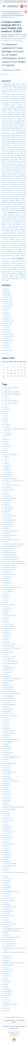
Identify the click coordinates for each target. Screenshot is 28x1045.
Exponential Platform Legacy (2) (13, 561)
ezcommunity (18, 271)
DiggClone (20, 119)
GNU (5, 155)
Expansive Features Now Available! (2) (15, 544)
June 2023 (7, 347)
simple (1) (6, 1000)
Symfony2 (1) (7, 857)
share (18, 277)
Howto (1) (6, 639)
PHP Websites (15, 198)
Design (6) (7, 502)
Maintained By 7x (12, 175)
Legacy (4, 175)
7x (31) (6, 422)
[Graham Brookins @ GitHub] (18, 1)
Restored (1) (7, 800)
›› (6, 353)
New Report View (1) (10, 698)
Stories (7, 229)
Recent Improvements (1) (11, 781)
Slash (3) (6, 824)
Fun (16, 153)
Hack (20, 159)
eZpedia (4, 269)
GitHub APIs (5, 157)
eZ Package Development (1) (12, 937)
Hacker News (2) (8, 624)
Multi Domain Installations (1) (12, 678)
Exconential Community (13, 128)
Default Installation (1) (10, 498)
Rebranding (22, 208)
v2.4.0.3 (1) (7, 1008)
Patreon (18, 200)
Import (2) (7, 641)
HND (16, 159)
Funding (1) (7, 596)
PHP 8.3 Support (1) (9, 731)
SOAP (24, 215)
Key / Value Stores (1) (10, 657)
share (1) (6, 997)
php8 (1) (6, 987)
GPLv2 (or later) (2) (9, 604)
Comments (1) (8, 470)
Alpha (19, 98)
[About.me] (25, 1)
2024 (24, 89)
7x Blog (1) (7, 424)
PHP (6, 192)
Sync (18, 231)
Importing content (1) (10, 644)
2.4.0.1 (11, 88)
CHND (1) (6, 457)
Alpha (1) (6, 442)
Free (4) (6, 585)
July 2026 (6, 288)
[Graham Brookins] (10, 6)
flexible (8, 273)
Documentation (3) (9, 516)
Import (13, 165)
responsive (12, 277)
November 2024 (8, 321)
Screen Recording (7, 219)
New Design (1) (8, 689)
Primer (9, 204)
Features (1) (7, 578)
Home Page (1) (8, 635)
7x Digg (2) (7, 427)
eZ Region (15, 267)
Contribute (7, 112)
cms (16, 249)
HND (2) (6, 620)
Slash (3, 222)
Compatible (11, 107)
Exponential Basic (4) (10, 553)
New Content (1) (8, 687)
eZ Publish (19, 40)
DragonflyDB (17, 123)
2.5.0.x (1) (6, 405)
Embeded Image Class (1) (11, 531)
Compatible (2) (8, 474)
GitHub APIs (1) (8, 609)
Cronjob (4, 114)
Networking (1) (8, 685)
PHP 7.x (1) (7, 722)
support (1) (7, 1002)
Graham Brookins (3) (10, 615)
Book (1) (6, 452)
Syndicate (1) (7, 861)
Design (13, 116)
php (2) (6, 984)
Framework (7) (8, 583)
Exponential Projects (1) (11, 567)
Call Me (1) (7, 463)
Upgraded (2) (7, 887)
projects (15, 275)
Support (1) (7, 850)
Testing (9, 235)
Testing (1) (7, 868)
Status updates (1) (9, 844)
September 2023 (8, 341)
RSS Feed (14, 207)
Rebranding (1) (8, 779)
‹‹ (7, 350)
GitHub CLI (13, 157)
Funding (20, 153)
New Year (18, 186)
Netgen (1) (7, 683)
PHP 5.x (11, 192)
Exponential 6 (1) (9, 550)
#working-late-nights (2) (11, 387)
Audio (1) (6, 444)
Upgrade (18, 239)
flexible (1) (7, 973)
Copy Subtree (16, 112)
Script (15, 219)
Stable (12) (7, 842)
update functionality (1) (10, 1004)
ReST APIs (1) (8, 774)
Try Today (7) (8, 878)
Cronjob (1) (7, 494)
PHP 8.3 (8, 194)
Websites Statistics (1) (10, 907)
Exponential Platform (9, 139)
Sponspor (10, 227)
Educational (9, 125)
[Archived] (21, 1017)
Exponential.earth (16, 145)
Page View (12, 200)
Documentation (11, 121)
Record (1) (7, 783)
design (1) (6, 920)
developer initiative (11, 251)
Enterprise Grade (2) (10, 535)
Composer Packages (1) (11, 479)
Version (8, 243)
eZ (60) (6, 933)
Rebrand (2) (7, 776)
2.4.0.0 (6, 88)
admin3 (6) (7, 913)
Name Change (19, 178)
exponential (7, 271)
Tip (17, 237)
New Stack (11, 186)
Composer (19, 107)
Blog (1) (6, 450)
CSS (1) (6, 461)
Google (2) (7, 613)
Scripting (20, 219)
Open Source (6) (8, 713)
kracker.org (11, 17)
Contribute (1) (8, 487)
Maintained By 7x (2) (10, 668)
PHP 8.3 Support (16, 194)
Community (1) (8, 472)
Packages (5, 200)
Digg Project (12, 119)
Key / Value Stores (7, 171)
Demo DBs (7, 116)
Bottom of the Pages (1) (11, 455)
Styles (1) (6, 848)
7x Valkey (6, 98)
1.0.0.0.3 (18, 84)
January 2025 (7, 317)
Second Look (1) (8, 818)
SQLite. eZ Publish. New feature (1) (14, 807)
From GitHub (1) (8, 591)
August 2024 (7, 325)
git (17, 273)
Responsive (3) (8, 798)
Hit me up (13, 163)
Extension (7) (7, 572)
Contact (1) (7, 483)
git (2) (5, 978)
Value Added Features (16, 241)
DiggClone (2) (8, 511)
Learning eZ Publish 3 (18, 173)
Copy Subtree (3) (9, 489)
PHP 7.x (16, 192)
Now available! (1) (9, 709)
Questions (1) (8, 768)
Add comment (5, 74)
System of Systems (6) (10, 863)
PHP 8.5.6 (10, 197)
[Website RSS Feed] (22, 1)
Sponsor (18, 224)
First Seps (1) (7, 580)
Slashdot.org (7, 1017)
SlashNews (18, 222)
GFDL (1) (6, 598)
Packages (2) (7, 746)
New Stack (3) (8, 700)
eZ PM (14, 40)
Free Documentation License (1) (13, 587)
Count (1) (6, 492)
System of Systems (10, 233)
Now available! (17, 188)
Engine (10, 127)
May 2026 (6, 290)
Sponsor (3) (7, 835)
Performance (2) (8, 752)
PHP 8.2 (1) (7, 726)
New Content (17, 180)
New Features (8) (9, 696)
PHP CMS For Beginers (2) (11, 739)
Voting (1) (6, 902)
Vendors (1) (7, 894)
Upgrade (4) (7, 885)
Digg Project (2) (8, 509)
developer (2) (7, 922)
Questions (8, 207)
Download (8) (8, 518)
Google (19, 157)
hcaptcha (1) (7, 982)
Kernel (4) (6, 654)
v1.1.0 (21, 278)
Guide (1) (6, 617)
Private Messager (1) (10, 763)
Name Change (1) (9, 681)
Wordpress (10, 247)
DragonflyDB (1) (8, 522)
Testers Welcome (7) (10, 866)
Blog (14, 100)
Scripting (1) (7, 813)
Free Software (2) (9, 589)
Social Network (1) (9, 831)
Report (6, 215)
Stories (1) (7, 846)
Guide (12, 159)
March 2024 (7, 330)
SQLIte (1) (6, 805)
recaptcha (5, 277)
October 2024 (8, 323)
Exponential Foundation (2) (12, 557)
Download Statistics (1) (10, 520)
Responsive (11, 215)
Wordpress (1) (8, 909)
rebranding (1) (8, 991)
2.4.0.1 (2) (6, 398)
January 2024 (7, 332)
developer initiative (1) (10, 924)
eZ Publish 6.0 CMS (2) (10, 944)
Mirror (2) (6, 674)
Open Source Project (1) (11, 715)
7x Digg (13, 94)
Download (20, 121)
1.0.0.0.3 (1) (7, 390)
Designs (18, 116)
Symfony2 (13, 231)
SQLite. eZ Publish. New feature (16, 217)
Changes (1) (7, 468)
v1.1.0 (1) (6, 1006)
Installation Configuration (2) (12, 648)
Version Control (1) (9, 898)
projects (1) (7, 989)
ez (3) (5, 967)
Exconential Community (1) (11, 539)
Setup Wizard (17, 221)
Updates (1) (7, 883)
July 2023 (6, 345)
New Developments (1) (10, 691)
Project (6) (7, 765)
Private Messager (17, 204)
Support (17, 229)
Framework (19, 149)
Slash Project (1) (8, 826)
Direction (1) (7, 513)
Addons (14, 98)
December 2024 (8, 319)
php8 (10, 275)
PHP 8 (21, 192)
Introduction (16, 169)
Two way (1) (7, 881)
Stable (15, 226)
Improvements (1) (9, 646)
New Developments (12, 182)
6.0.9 (23, 91)
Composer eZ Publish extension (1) (14, 481)
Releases (17, 213)
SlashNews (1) (8, 829)
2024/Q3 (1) (7, 409)
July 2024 (6, 327)
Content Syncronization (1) (11, 485)
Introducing (8, 169)
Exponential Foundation (18, 137)
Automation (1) (8, 446)
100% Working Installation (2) (12, 394)
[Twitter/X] (20, 1)
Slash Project (10, 222)
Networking (19, 38)
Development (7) (8, 507)
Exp (22, 128)
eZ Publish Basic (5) (9, 946)
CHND (11, 103)
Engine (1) (7, 533)
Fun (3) (6, 594)
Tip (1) (6, 876)
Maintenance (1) (8, 670)
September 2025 (8, 306)
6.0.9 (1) (6, 420)
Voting (10, 245)
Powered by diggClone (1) (11, 757)
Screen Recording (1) (10, 809)
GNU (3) (6, 600)
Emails (13, 38)
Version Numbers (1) (10, 900)
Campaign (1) (8, 465)
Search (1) (7, 816)
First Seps (11, 149)
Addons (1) (7, 439)
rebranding (22, 275)
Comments (19, 105)
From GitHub (10, 153)
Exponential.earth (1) (10, 570)
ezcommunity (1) (8, 969)
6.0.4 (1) (6, 411)
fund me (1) (7, 976)
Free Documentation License (12, 151)
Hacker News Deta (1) (10, 626)
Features (4, 149)
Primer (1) (7, 761)
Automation (5, 100)
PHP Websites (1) (9, 742)
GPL (8, 155)
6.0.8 (20, 91)
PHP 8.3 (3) (7, 728)
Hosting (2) (7, 637)
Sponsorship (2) (8, 837)
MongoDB (19, 176)
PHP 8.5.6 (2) (7, 735)
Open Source (11, 190)
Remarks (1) (7, 794)
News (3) (6, 707)
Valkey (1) (6, 889)
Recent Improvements (8, 210)
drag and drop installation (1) (12, 931)
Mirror (13, 176)
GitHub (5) (7, 607)
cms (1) (6, 918)
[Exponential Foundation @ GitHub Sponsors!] (11, 1)
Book (17, 100)
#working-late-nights (8, 84)
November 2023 (8, 336)
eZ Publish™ (17, 1032)
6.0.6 (13, 91)
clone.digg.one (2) (9, 915)
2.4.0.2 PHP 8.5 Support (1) (11, 403)
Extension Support (12, 147)
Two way (6, 239)
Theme (14, 235)
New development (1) (10, 705)
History (7, 163)
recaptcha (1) (7, 993)
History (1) (7, 631)
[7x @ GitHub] (13, 1)
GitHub (23, 155)
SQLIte (4, 217)
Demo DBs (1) (8, 500)
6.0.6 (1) (6, 414)
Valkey (7, 241)
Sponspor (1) (7, 839)
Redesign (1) (7, 785)
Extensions (15, 36)
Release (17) (7, 789)
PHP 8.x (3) (7, 737)
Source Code (11, 224)
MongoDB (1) (8, 676)
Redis (5, 213)
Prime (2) (6, 759)
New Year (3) (7, 702)
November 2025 (8, 304)
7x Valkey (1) (7, 435)
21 (18, 373)
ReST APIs (9, 208)
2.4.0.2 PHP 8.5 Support (10, 89)
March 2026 (7, 295)
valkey (6, 280)
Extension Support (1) (10, 574)
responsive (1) (8, 995)
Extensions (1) (8, 576)
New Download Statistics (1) (12, 694)
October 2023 (8, 338)
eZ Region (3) (8, 956)
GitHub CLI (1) (8, 611)
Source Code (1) (8, 833)
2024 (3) (6, 407)
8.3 (11, 98)
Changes (13, 105)
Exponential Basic (16, 135)
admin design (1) (8, 911)
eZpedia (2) (7, 960)
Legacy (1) (7, 665)
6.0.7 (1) (6, 416)
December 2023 (8, 334)
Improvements (7, 167)
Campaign (6, 105)
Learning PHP (18, 171)
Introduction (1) (8, 652)
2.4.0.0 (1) (6, 396)
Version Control (15, 243)
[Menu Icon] (26, 6)
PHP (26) (6, 718)
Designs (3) (7, 505)
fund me (13, 273)
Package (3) (7, 744)
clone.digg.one (9, 249)
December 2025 (8, 301)
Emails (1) (6, 529)
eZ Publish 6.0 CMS (15, 261)
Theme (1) (7, 870)
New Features (15, 184)
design (20, 249)
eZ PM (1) (6, 935)
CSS (20, 103)
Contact (10, 110)
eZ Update (22, 267)
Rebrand (15, 208)
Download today (11, 69)
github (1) (6, 980)
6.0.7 (16, 91)
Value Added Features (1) (11, 891)
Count (22, 112)
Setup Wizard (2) (8, 820)
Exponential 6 (6, 135)
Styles (12, 229)
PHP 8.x (16, 197)
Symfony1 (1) (7, 855)
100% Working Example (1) (11, 392)
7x (21, 13)
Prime (4, 204)
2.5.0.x (20, 89)
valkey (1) (6, 1010)
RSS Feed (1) (7, 770)
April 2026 (7, 293)
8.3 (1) (5, 437)
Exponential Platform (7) (11, 559)
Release (11, 212)
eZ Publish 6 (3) (8, 941)
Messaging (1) (8, 672)
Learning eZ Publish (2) (10, 661)
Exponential (21, 133)
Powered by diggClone (19, 202)
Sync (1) (6, 859)
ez (12, 271)
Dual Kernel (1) (8, 524)
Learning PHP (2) (9, 659)
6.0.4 (9, 91)
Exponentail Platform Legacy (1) (13, 546)
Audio (23, 98)
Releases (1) (7, 792)
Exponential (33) (8, 548)
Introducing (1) (8, 650)
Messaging (8, 38)
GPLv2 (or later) (15, 155)
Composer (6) (8, 476)
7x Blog (7, 94)
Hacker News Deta (13, 161)
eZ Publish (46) (8, 939)
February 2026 (8, 297)
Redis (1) (6, 787)
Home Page (20, 163)
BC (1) (5, 448)
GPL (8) (6, 602)
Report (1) (7, 796)
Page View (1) (8, 748)
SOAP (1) (6, 802)
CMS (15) (6, 459)
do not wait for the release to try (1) (14, 928)
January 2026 (7, 299)
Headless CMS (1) (9, 628)
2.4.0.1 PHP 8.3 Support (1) (11, 400)
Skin (23, 221)
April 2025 (7, 314)
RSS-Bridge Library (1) (10, 772)
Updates (12, 239)
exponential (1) (8, 965)
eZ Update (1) (8, 958)
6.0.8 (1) (6, 418)
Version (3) (7, 896)
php (7, 275)
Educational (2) (8, 526)
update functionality (13, 278)
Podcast (9, 202)
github (21, 273)
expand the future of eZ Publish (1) (14, 963)
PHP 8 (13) (7, 724)
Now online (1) (8, 711)
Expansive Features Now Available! (14, 129)
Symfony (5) (7, 853)
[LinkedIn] (6, 1)
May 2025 (6, 312)
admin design (18, 247)
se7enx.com (14, 1036)
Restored (19, 215)
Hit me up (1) (7, 633)
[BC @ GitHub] (15, 1)
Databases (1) (8, 496)
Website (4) (7, 904)
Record (18, 210)
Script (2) (6, 811)
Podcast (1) (7, 755)
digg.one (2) (7, 926)
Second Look (8, 221)
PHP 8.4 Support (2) (9, 733)
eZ (13, 255)
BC (11, 100)
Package (22, 198)
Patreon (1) (7, 750)
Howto (8, 165)
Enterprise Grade (18, 127)
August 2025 (7, 308)
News (10, 188)
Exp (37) (6, 542)
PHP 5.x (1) (7, 720)
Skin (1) (6, 822)
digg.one (20, 251)
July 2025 (6, 310)
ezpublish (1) (7, 971)
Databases (11, 114)
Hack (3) (6, 622)
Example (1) (7, 537)
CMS (16, 102)
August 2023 (7, 343)
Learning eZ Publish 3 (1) (11, 663)
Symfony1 (6, 231)
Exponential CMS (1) (9, 555)
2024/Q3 (4, 91)
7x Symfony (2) (8, 433)
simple (22, 277)
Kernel (23, 169)
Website (15, 245)
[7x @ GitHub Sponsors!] (8, 1)
